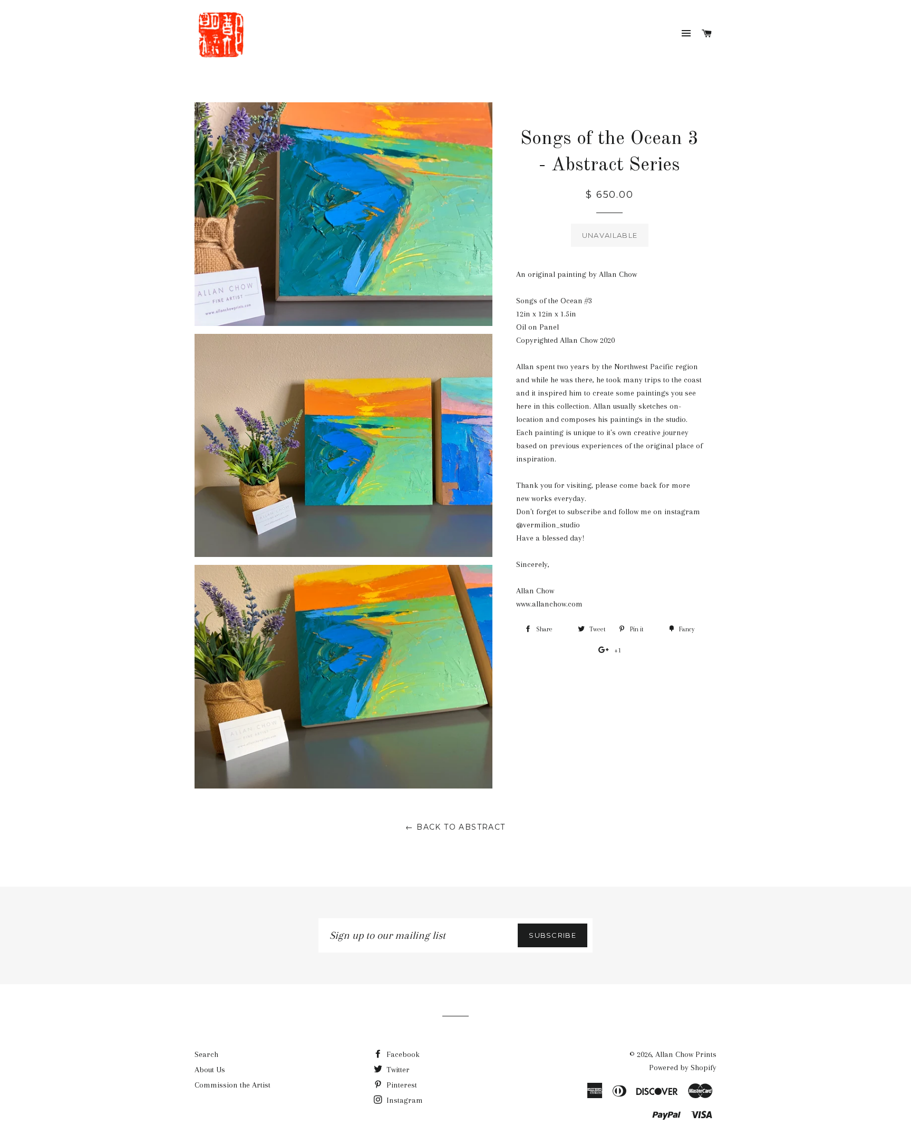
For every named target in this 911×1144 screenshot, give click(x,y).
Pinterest (400, 1085)
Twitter (397, 1069)
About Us (210, 1069)
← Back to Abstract (455, 827)
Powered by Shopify (682, 1067)
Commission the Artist (232, 1085)
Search (206, 1054)
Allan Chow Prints (685, 1054)
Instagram (403, 1100)
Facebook (402, 1054)
